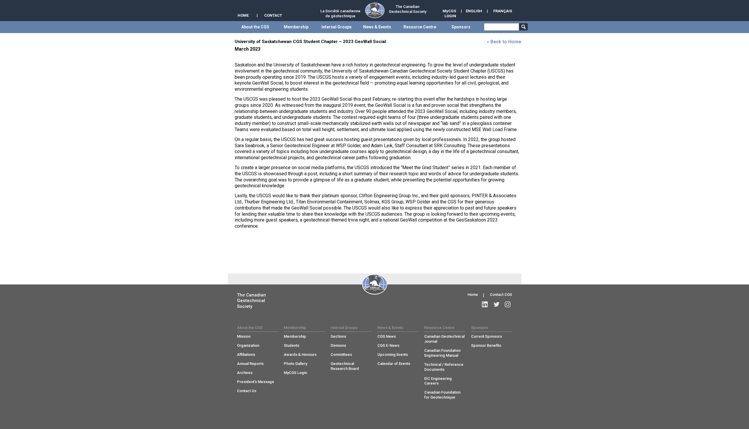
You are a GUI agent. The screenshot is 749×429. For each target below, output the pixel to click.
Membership (295, 336)
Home (473, 294)
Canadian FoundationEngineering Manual (442, 353)
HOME (243, 15)
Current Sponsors (486, 336)
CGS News (386, 336)
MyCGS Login (295, 372)
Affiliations (246, 354)
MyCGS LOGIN (449, 13)
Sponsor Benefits (486, 345)
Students (291, 345)
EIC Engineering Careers (438, 381)
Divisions (338, 345)
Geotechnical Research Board (345, 366)
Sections (338, 336)
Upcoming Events (392, 354)
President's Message (255, 382)
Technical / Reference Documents (443, 367)
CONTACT (273, 15)
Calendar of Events (393, 363)
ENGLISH (474, 11)
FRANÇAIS (502, 11)
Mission (243, 336)
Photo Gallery (295, 363)
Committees (341, 354)
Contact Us (246, 391)
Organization (248, 345)
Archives (244, 372)
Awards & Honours (300, 354)
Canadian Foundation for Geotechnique (442, 394)
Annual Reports (250, 363)
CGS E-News (388, 345)
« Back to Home (504, 41)
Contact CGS (501, 294)
